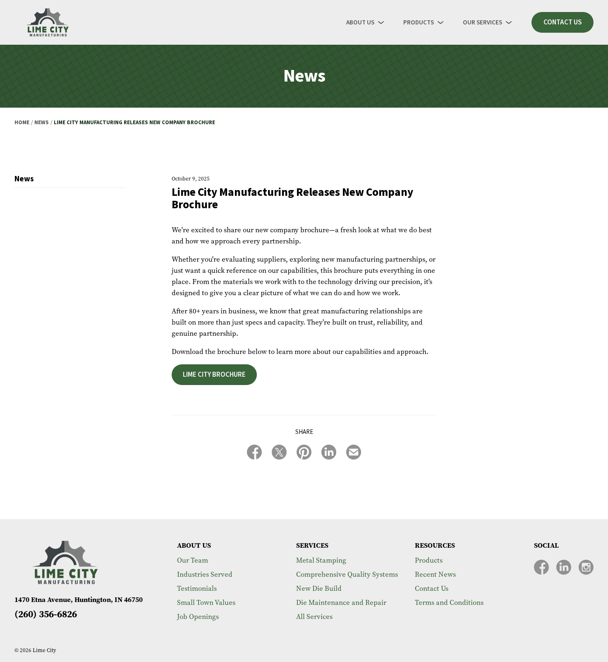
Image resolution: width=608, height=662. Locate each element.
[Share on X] (279, 452)
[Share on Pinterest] (304, 452)
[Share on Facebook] (254, 452)
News (41, 122)
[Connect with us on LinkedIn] (563, 567)
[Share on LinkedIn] (328, 452)
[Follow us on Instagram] (586, 567)
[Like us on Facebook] (541, 567)
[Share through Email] (353, 452)
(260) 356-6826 (45, 614)
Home (21, 122)
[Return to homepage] (47, 22)
